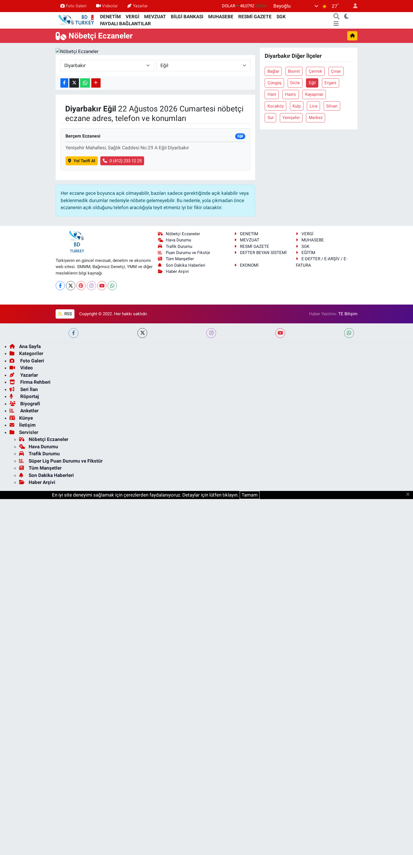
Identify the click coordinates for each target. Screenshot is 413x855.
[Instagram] (91, 285)
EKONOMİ (249, 265)
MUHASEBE (220, 16)
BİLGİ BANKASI (187, 16)
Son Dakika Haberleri (185, 265)
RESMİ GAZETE (255, 16)
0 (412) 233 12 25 (126, 160)
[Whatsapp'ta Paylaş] (85, 83)
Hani (271, 94)
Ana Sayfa (30, 346)
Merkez (316, 117)
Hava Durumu (178, 240)
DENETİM (110, 16)
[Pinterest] (81, 285)
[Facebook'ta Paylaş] (64, 83)
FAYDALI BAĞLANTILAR (125, 23)
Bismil (294, 71)
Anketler (28, 410)
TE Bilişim (347, 313)
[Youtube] (101, 285)
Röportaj (29, 396)
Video (26, 368)
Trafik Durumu (179, 246)
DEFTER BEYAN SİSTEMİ (263, 252)
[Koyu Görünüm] (346, 16)
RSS (67, 313)
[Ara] (336, 16)
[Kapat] (409, 494)
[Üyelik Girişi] (352, 6)
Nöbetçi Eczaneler (183, 233)
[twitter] (142, 333)
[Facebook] (60, 285)
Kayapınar (314, 94)
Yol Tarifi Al (84, 160)
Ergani (330, 82)
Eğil (312, 82)
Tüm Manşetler (180, 258)
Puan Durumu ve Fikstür (188, 252)
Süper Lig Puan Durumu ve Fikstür (66, 461)
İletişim (27, 425)
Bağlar (273, 71)
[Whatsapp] (112, 285)
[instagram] (211, 333)
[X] (70, 285)
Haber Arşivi (177, 271)
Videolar (110, 5)
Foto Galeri (76, 5)
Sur (270, 117)
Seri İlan (28, 389)
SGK (281, 16)
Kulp (296, 106)
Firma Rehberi (35, 382)
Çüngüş (274, 82)
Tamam (250, 495)
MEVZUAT (155, 16)
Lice (313, 106)
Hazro (290, 94)
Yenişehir (291, 117)
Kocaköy (275, 106)
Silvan (331, 106)
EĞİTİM (308, 252)
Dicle (295, 82)
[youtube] (280, 333)
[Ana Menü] (336, 24)
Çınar (336, 71)
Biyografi (29, 403)
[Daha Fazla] (96, 83)
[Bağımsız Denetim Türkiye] (77, 20)
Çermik (315, 71)
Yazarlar (140, 5)
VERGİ (132, 16)
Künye (26, 418)
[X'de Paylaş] (74, 83)
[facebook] (73, 333)
